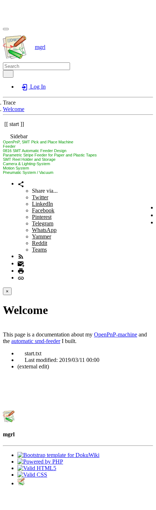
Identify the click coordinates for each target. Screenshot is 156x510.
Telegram (42, 223)
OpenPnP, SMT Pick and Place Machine (38, 142)
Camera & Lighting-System (26, 164)
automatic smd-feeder (35, 341)
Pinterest (42, 217)
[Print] (20, 271)
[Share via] (20, 183)
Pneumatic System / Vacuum (28, 172)
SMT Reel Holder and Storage (29, 159)
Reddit (39, 243)
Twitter (40, 197)
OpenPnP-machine (115, 334)
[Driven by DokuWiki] (21, 483)
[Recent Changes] (20, 256)
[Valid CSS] (32, 475)
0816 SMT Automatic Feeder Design (34, 150)
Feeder (9, 146)
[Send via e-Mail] (20, 263)
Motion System (16, 168)
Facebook (43, 210)
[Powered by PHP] (40, 461)
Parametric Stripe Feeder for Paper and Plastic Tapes (50, 155)
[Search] (8, 74)
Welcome (13, 109)
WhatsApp (44, 230)
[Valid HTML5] (36, 468)
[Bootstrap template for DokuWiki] (58, 455)
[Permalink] (20, 277)
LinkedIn (42, 204)
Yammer (41, 236)
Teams (39, 249)
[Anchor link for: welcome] (53, 309)
